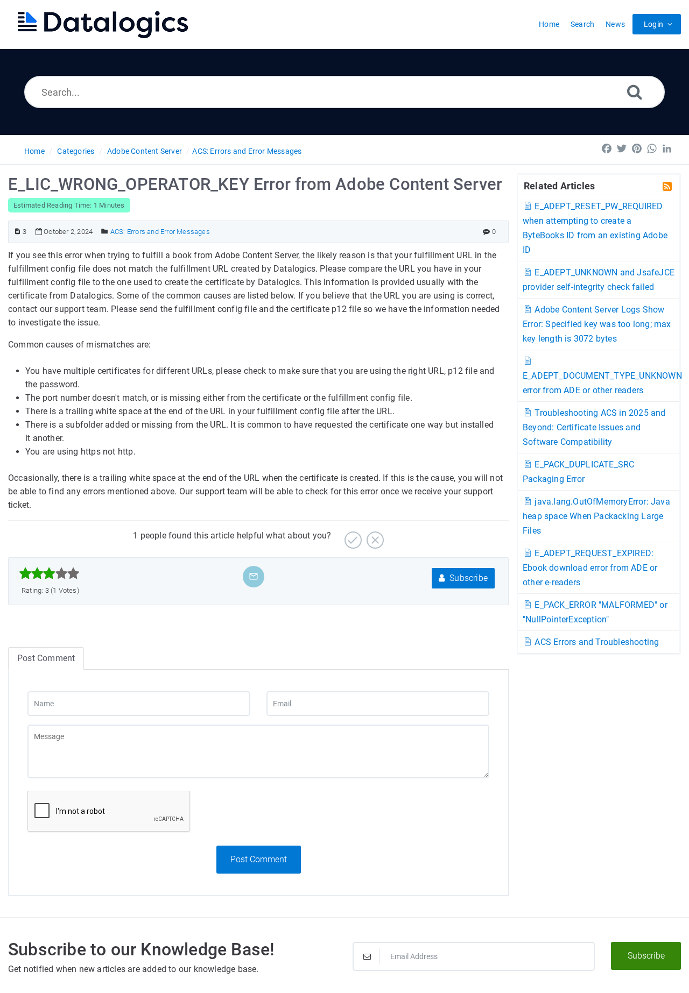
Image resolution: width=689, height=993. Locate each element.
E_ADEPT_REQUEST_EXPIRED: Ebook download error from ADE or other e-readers (590, 567)
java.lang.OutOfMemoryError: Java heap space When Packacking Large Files (596, 516)
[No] (374, 536)
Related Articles (559, 185)
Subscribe (467, 578)
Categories (75, 151)
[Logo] (102, 24)
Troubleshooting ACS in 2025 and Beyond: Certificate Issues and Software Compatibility (594, 427)
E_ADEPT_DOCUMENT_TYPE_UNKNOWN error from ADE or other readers (602, 383)
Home (34, 151)
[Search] (634, 91)
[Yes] (352, 536)
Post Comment (258, 859)
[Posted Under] (104, 231)
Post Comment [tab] (46, 658)
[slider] (49, 573)
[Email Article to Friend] (253, 576)
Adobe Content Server (144, 151)
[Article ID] (17, 231)
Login (653, 24)
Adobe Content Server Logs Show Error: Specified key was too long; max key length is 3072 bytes (597, 324)
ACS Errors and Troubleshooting (595, 642)
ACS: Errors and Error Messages (246, 151)
